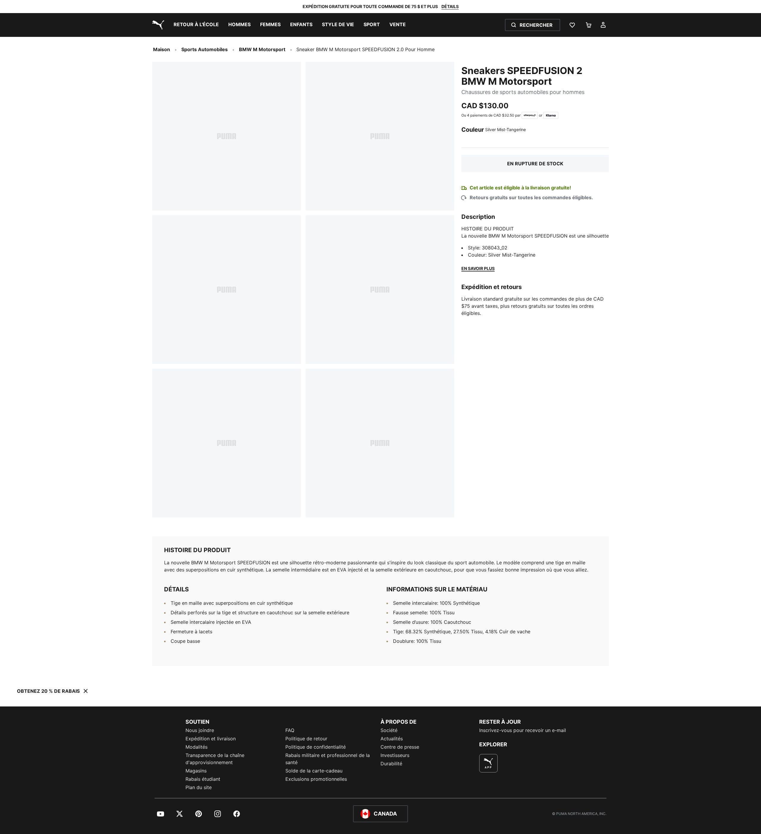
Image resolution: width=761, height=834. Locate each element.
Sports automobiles (204, 49)
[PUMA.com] (157, 25)
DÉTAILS (450, 6)
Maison (161, 49)
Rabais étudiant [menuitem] (202, 779)
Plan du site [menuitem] (198, 787)
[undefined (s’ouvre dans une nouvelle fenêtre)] (488, 763)
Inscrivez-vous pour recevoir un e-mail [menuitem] (522, 730)
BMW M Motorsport (262, 49)
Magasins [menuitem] (196, 771)
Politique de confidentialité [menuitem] (315, 747)
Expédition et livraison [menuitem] (210, 739)
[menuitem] (196, 25)
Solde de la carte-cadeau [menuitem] (313, 771)
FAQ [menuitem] (289, 730)
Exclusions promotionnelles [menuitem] (316, 779)
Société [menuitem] (388, 730)
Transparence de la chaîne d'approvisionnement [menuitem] (214, 758)
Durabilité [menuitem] (391, 764)
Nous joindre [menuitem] (199, 730)
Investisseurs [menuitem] (394, 755)
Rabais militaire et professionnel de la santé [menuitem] (327, 758)
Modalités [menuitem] (196, 747)
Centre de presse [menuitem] (399, 747)
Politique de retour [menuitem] (306, 739)
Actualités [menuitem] (391, 739)
